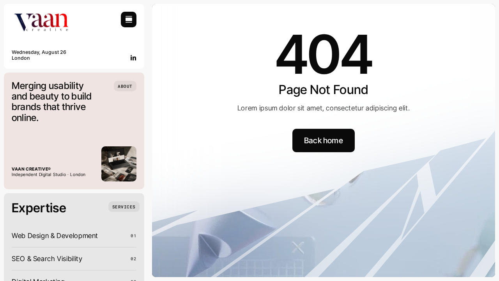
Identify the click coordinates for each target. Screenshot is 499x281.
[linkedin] (133, 57)
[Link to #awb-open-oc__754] (128, 19)
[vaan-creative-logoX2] (41, 15)
